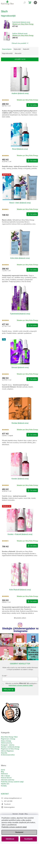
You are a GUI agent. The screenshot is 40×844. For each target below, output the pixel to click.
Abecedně (18, 53)
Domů (3, 770)
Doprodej (4, 753)
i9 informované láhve (8, 755)
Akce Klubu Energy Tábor (9, 737)
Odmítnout (10, 839)
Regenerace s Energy (8, 739)
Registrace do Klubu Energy (10, 749)
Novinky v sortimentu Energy (10, 747)
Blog (2, 772)
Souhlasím (28, 839)
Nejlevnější (17, 49)
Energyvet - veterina (7, 745)
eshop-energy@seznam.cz (13, 798)
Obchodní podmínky (7, 780)
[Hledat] (25, 3)
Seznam (15, 814)
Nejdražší (26, 49)
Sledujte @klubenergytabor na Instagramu (20, 629)
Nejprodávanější (7, 53)
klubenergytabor (9, 807)
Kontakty (4, 786)
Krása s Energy (6, 741)
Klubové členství (6, 777)
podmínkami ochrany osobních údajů (21, 685)
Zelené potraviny (6, 743)
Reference (4, 773)
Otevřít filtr (20, 59)
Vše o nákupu (5, 776)
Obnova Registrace (7, 751)
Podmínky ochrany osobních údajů (14, 827)
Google (21, 814)
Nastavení (19, 832)
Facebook (7, 804)
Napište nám (5, 783)
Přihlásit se (8, 690)
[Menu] (35, 3)
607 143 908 (8, 801)
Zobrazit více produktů (19, 43)
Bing (26, 814)
